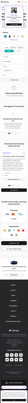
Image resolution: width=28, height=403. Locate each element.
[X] (7, 359)
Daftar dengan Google (15, 249)
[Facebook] (11, 355)
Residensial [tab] (13, 47)
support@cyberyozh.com (14, 350)
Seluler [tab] (6, 47)
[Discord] (21, 359)
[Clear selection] (3, 57)
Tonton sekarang (14, 24)
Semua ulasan (14, 190)
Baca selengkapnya (13, 179)
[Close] (21, 7)
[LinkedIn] (21, 355)
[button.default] (24, 387)
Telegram (15, 275)
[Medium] (11, 359)
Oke (14, 400)
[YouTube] (16, 355)
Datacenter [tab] (20, 47)
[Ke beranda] (5, 2)
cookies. (23, 396)
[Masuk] (22, 2)
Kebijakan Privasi (8, 365)
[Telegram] (7, 355)
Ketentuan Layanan (19, 365)
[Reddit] (16, 359)
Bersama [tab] (19, 50)
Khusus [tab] (9, 50)
